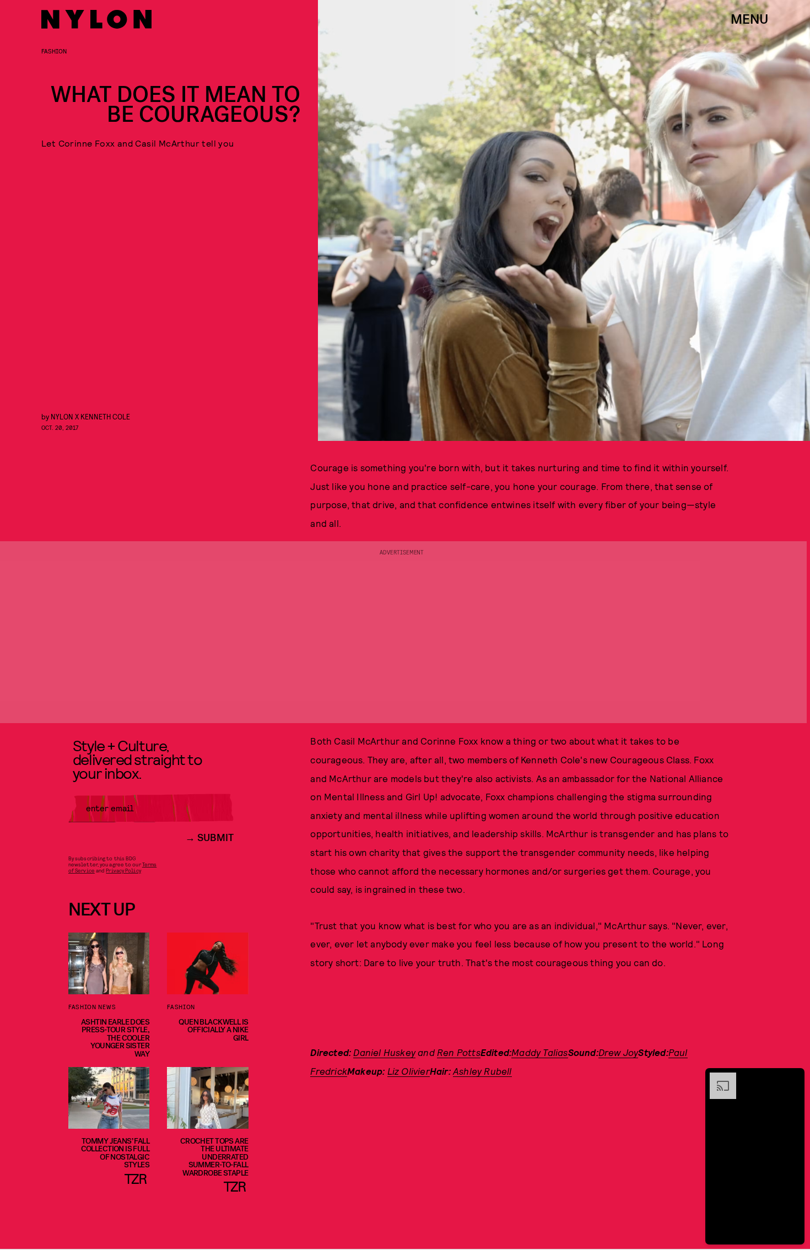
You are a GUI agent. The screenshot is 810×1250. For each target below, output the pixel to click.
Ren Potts (458, 1052)
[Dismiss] (792, 1078)
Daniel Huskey (384, 1052)
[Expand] (717, 1078)
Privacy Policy (123, 870)
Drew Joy (618, 1052)
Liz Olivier (408, 1070)
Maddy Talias (539, 1052)
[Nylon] (96, 19)
